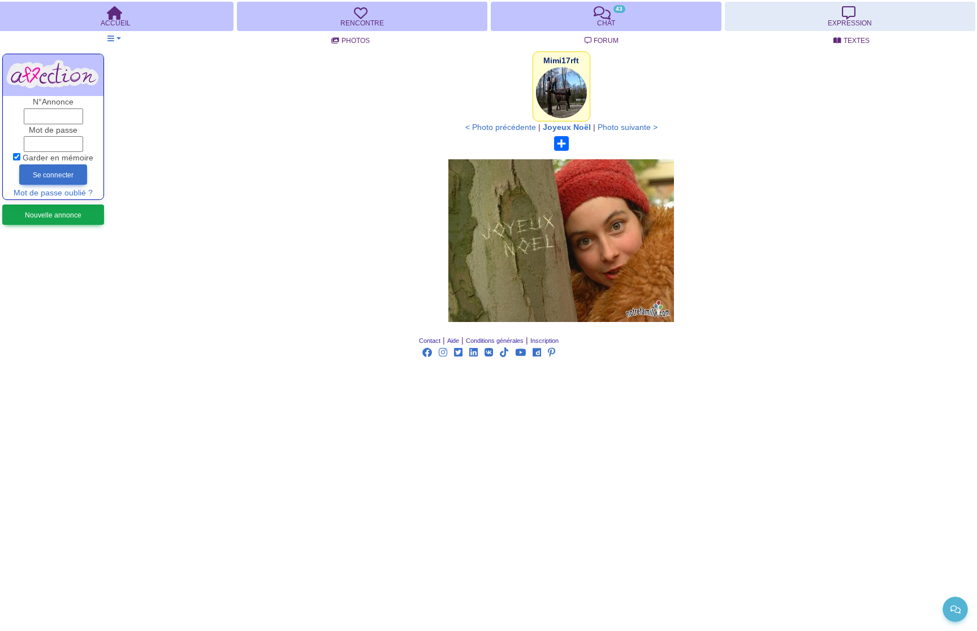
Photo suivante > (628, 127)
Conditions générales (495, 340)
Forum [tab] (606, 41)
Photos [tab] (355, 41)
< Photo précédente (500, 127)
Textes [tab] (857, 41)
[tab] (362, 16)
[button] (113, 38)
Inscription (544, 340)
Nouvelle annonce (53, 215)
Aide (453, 340)
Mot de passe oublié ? (53, 193)
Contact (429, 340)
